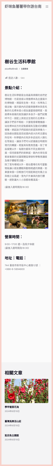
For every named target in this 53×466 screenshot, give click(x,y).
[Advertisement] (26, 38)
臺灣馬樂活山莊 (13, 421)
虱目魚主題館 (12, 435)
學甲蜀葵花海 (12, 407)
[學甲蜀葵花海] (26, 391)
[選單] (47, 6)
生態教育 (24, 69)
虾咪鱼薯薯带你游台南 (23, 6)
